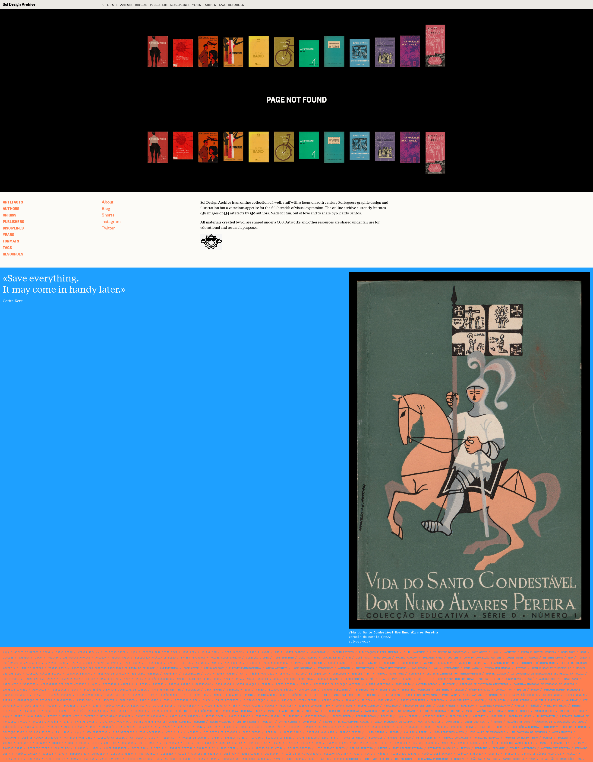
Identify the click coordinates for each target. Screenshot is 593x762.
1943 (75, 690)
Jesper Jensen (575, 695)
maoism (212, 727)
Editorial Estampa (300, 727)
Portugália (403, 684)
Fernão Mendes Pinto (174, 695)
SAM (348, 658)
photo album (266, 695)
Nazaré (167, 727)
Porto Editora (286, 684)
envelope (511, 754)
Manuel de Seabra (226, 695)
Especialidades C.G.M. (353, 722)
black (207, 700)
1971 (214, 759)
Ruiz (356, 754)
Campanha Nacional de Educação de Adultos (544, 684)
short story (388, 690)
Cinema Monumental (498, 668)
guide (182, 754)
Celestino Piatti (477, 722)
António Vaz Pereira (555, 748)
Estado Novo (551, 695)
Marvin (428, 663)
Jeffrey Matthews (104, 743)
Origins (141, 4)
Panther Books (468, 743)
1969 (66, 722)
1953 (6, 652)
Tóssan (582, 658)
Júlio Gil (424, 679)
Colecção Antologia (111, 738)
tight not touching (392, 668)
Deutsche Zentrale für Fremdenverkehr (454, 674)
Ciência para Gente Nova (159, 652)
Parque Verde (149, 700)
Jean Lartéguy (354, 679)
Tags (221, 4)
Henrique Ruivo (433, 716)
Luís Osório (11, 727)
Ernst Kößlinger (413, 700)
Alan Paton (34, 716)
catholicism (64, 652)
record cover (214, 716)
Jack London (132, 663)
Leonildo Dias (257, 743)
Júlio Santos (375, 732)
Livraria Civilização (495, 706)
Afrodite (479, 716)
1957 (400, 716)
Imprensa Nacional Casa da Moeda (245, 759)
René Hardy (471, 668)
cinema (382, 748)
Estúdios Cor (318, 674)
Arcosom (100, 658)
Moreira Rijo (120, 711)
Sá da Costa (497, 700)
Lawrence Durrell (15, 690)
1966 (95, 706)
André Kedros (520, 700)
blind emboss (252, 732)
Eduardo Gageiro (299, 748)
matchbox (371, 711)
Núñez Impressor (115, 748)
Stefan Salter (12, 759)
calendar (34, 759)
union (94, 748)
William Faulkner (336, 754)
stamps (327, 722)
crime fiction (307, 738)
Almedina (344, 668)
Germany (41, 743)
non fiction (233, 663)
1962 (152, 738)
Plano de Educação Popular (53, 695)
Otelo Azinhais (276, 668)
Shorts (108, 215)
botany (455, 711)
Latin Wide (10, 684)
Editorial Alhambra (116, 684)
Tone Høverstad (150, 732)
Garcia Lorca (77, 743)
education (193, 690)
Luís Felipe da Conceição (448, 652)
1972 (318, 743)
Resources (236, 4)
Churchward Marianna (114, 722)
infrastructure (115, 695)
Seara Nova (445, 663)
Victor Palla (120, 658)
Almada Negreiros (378, 684)
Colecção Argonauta (525, 727)
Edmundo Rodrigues (15, 695)
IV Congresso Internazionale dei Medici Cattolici (547, 674)
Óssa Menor (223, 684)
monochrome (318, 652)
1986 (94, 684)
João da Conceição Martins (483, 658)
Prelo (535, 690)
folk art (268, 722)
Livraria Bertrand (79, 674)
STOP (583, 652)
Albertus (157, 748)
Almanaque (39, 690)
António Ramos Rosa (390, 674)
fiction (521, 668)
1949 (78, 732)
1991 (395, 679)
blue (283, 695)
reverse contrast (346, 759)
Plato (368, 754)
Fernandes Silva (143, 695)
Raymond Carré (12, 748)
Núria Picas (378, 679)
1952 (274, 700)
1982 (134, 652)
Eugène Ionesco (368, 706)
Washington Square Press (370, 743)
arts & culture (35, 727)
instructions (365, 668)
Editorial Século (281, 690)
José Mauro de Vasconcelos (22, 663)
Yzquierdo (391, 706)
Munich (479, 700)
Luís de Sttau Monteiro (302, 754)
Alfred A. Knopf (258, 652)
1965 (127, 679)
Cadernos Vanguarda (320, 732)
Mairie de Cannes (195, 738)
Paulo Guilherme (462, 727)
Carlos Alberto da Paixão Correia (513, 695)
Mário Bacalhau (479, 690)
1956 (271, 711)
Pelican (367, 700)
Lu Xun (245, 748)
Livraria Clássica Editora (291, 743)
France (407, 679)
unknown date (308, 690)
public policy (55, 759)
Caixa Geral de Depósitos (170, 711)
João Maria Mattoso (483, 759)
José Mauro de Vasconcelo (487, 732)
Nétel (381, 754)
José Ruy (230, 754)
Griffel (494, 754)
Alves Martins (562, 732)
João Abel (453, 722)
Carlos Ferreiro (361, 748)
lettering (442, 690)
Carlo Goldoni (214, 668)
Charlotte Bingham (214, 706)
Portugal (272, 732)
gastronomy (203, 684)
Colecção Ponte (13, 732)
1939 (298, 663)
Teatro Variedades (523, 748)
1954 (6, 716)
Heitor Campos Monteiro (143, 759)
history (57, 743)
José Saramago (302, 668)
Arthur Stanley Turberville (551, 668)
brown (498, 722)
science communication (314, 706)
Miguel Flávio (74, 727)
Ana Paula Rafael (416, 732)
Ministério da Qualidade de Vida (125, 727)
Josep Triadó (205, 743)
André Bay (171, 674)
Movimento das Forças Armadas (69, 658)
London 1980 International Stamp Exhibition (468, 679)
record (394, 732)
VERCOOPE (29, 684)
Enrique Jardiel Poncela (538, 652)
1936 (543, 743)
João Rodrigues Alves (449, 732)
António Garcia (26, 754)
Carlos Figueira (179, 663)
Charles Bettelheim (204, 754)
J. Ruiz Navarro (408, 727)
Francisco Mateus (503, 663)
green (216, 738)
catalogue (339, 674)
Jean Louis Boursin (492, 727)
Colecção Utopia (257, 658)
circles (8, 658)
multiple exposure (547, 700)
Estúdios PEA (295, 759)
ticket (52, 716)
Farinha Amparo (179, 684)
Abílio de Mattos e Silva (32, 652)
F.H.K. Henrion (188, 732)
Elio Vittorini (123, 732)
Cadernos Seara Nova (298, 679)
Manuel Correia (513, 759)
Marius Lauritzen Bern (193, 679)
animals (201, 663)
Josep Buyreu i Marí (519, 679)
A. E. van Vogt (473, 695)
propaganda (171, 743)
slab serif (228, 748)
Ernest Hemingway (193, 658)
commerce (415, 674)
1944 (199, 727)
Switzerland (406, 711)
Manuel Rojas (110, 679)
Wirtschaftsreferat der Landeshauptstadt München (169, 722)
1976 (248, 690)
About (108, 202)
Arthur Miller (545, 711)
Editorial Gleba (186, 700)
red (216, 679)
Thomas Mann (569, 679)
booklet (563, 738)
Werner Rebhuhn (88, 652)
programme (9, 738)
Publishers (158, 4)
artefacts (109, 4)
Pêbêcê (534, 706)
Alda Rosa (286, 706)
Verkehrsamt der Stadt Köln (242, 711)
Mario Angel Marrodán (185, 716)
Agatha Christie (429, 722)
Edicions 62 (78, 754)
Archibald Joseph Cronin (299, 700)
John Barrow (410, 663)
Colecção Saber (115, 652)
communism (98, 754)
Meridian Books (315, 716)
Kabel (93, 727)
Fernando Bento (561, 743)
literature (451, 668)
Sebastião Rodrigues (416, 690)
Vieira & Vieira (122, 754)
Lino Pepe (329, 738)
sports (248, 695)
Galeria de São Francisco (154, 679)
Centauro (233, 690)
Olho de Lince (163, 706)
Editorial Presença (145, 674)
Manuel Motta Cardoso (290, 652)
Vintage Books (56, 663)
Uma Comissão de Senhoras (529, 732)
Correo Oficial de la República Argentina (75, 711)
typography (325, 668)
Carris (519, 706)
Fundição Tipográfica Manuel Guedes (508, 743)
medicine (481, 748)
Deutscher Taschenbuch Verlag (268, 663)
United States (246, 722)
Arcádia (572, 754)
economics (376, 738)
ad (156, 727)
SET (235, 706)
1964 (227, 679)
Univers (387, 711)
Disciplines (179, 4)
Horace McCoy (331, 700)
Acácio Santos (319, 759)
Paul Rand (62, 732)
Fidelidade (58, 690)
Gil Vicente (314, 663)
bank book (467, 706)
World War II (315, 711)
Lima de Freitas (31, 668)
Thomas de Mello (352, 738)
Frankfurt (400, 743)
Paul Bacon (449, 695)
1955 (495, 652)
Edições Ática (361, 674)
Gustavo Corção (254, 700)
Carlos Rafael (381, 727)
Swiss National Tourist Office (354, 695)
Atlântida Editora (490, 711)
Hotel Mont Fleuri (376, 759)
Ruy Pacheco (147, 754)
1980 (469, 711)
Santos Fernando (399, 738)
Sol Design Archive (19, 4)
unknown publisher (335, 690)
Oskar (38, 658)
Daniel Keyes (332, 658)
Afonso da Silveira (269, 748)
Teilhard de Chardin (112, 674)
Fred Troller (459, 716)
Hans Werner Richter (166, 690)
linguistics (31, 711)
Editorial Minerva (433, 711)
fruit (18, 716)
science (47, 754)
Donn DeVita (33, 706)
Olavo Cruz (201, 695)
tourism (255, 738)
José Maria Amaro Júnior (373, 658)
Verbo (260, 690)
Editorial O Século (441, 748)
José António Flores (330, 748)
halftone (572, 700)
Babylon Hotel (235, 738)
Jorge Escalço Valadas (421, 695)
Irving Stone (404, 759)
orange (413, 716)
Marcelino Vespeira (472, 663)
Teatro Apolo (57, 668)
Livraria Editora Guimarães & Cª (191, 748)
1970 (61, 754)
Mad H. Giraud (496, 674)
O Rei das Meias (555, 706)
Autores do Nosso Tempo (521, 738)
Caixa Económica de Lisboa (394, 722)
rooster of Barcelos (61, 706)
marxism (447, 743)
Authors (126, 4)
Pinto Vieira (187, 706)
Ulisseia (167, 754)
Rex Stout (320, 695)
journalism (209, 652)
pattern (158, 684)
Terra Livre (154, 663)
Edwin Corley (250, 754)
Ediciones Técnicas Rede (538, 663)
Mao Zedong (419, 668)
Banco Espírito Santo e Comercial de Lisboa (115, 690)
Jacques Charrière (45, 722)
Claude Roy (61, 748)
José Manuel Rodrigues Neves (511, 716)
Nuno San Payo (459, 700)
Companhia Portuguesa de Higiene (441, 759)
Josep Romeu (11, 679)
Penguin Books (366, 716)
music (55, 727)
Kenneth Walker (435, 727)
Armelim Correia (230, 743)
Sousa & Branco (328, 679)
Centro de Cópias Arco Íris (541, 754)
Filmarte (228, 727)
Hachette (510, 652)
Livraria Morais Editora (77, 679)
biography (551, 727)
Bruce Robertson (227, 700)
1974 (277, 759)
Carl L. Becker (518, 711)
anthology (137, 738)
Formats (210, 4)
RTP (570, 658)
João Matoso (300, 695)
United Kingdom (406, 658)
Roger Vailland (220, 722)
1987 (581, 743)
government (272, 754)
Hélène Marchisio (262, 674)
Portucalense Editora (408, 748)
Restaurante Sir (88, 695)
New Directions (96, 732)
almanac (351, 700)
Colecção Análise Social (43, 674)
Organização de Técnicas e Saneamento (44, 700)
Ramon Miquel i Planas (258, 706)
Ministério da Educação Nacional (337, 684)
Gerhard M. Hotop (292, 674)
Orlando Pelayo (337, 743)
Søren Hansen (226, 674)
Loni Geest (479, 652)
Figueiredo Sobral (403, 754)
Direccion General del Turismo (277, 716)
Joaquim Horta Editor (511, 690)
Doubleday (568, 652)
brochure (499, 748)
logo (187, 743)
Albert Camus (293, 732)
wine (169, 732)
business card (432, 658)
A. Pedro (142, 684)
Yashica (24, 658)
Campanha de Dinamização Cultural (559, 722)
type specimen (284, 658)
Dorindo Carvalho (425, 743)
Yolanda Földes (39, 732)
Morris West (70, 716)
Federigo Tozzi (38, 748)
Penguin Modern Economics (562, 690)
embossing (389, 663)
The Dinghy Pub (363, 690)
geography (24, 743)
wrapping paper (108, 663)
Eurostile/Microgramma (245, 668)
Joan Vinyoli (387, 700)
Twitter (108, 228)
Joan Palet (310, 722)
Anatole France (239, 716)
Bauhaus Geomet (81, 663)
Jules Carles (446, 706)
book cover (191, 668)
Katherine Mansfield (77, 738)
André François (338, 663)
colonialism (191, 674)
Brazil (266, 684)
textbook (449, 684)
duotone (453, 658)
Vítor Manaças (246, 684)
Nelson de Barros (575, 727)
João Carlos (344, 706)
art (242, 674)
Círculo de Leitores (417, 706)
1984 (239, 679)
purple (547, 738)
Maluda (533, 658)
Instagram (111, 221)
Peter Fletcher (426, 738)
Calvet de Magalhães (150, 716)
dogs (167, 700)
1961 (435, 668)
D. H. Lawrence (414, 652)
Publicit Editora (572, 711)
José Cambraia (356, 727)
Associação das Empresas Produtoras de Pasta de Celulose (113, 668)
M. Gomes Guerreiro (178, 759)
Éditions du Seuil (279, 738)
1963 (532, 759)
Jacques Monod (341, 716)
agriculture (547, 679)
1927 (84, 706)
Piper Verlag (391, 695)
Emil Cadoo (127, 700)
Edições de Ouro (518, 722)
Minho (216, 663)
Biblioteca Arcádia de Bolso (155, 658)
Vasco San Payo (110, 759)
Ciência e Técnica (470, 754)
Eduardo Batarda (366, 663)
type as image (85, 722)
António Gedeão (426, 684)
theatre (89, 716)
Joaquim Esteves (342, 652)
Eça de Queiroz (289, 711)
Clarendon (437, 700)
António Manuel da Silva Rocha (126, 706)
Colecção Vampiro (206, 711)
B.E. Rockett (105, 700)
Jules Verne (515, 658)
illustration (546, 716)
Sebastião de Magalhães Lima (561, 759)
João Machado (308, 658)
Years (196, 4)
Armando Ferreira (82, 759)
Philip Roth (169, 738)
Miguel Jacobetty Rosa (263, 679)
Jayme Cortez (288, 722)
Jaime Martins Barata (40, 679)
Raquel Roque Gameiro (226, 658)
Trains (465, 748)
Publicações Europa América (378, 652)
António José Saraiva (437, 754)
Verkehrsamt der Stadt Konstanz (63, 684)
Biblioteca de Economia (220, 732)
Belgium (386, 716)
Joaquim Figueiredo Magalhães (261, 727)
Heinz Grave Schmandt (115, 716)
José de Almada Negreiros (40, 738)
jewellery (189, 652)
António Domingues (455, 738)
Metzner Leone (553, 658)
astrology (84, 700)
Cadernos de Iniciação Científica (484, 684)
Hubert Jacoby (232, 652)
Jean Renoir (213, 690)
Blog (106, 208)
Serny (201, 759)
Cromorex (141, 711)
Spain (305, 684)
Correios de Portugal (344, 711)
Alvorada (127, 743)
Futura (7, 700)
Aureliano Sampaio (486, 738)
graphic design (350, 732)
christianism (169, 668)
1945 (208, 674)
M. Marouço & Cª (330, 727)
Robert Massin (148, 743)
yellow (459, 690)
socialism (138, 748)
